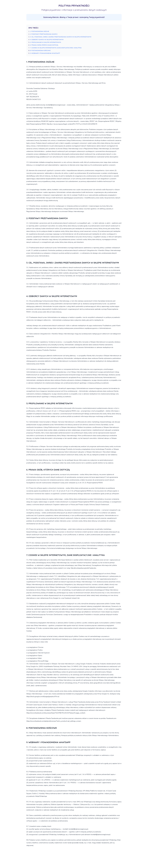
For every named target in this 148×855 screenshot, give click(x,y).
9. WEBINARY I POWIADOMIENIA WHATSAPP (45, 53)
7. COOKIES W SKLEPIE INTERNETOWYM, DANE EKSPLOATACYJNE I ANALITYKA (56, 48)
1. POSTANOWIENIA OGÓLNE (39, 31)
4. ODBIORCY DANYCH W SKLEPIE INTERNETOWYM (46, 40)
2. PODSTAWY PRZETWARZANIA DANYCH (43, 34)
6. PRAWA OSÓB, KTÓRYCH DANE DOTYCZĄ (44, 45)
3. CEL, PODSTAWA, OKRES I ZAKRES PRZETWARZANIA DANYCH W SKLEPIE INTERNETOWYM (60, 37)
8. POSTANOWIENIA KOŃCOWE (40, 50)
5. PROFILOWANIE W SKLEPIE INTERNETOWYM (45, 42)
